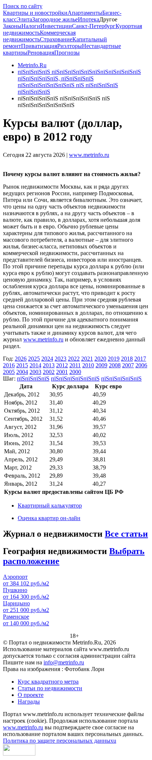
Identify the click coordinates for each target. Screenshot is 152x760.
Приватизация (39, 46)
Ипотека (88, 19)
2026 (21, 358)
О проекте (31, 695)
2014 (35, 365)
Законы (12, 26)
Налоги (30, 26)
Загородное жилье (55, 19)
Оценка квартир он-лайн (49, 518)
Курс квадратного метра (48, 681)
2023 (60, 358)
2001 (62, 372)
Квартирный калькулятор (50, 505)
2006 (141, 365)
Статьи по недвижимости (50, 688)
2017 (140, 358)
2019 (114, 358)
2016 (9, 365)
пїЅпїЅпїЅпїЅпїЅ (121, 378)
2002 (49, 372)
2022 (74, 358)
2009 (101, 365)
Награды (29, 701)
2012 (62, 365)
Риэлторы (69, 46)
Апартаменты (85, 13)
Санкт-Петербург (93, 26)
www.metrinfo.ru (89, 155)
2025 (34, 358)
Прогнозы (67, 52)
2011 (75, 365)
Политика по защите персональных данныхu (59, 740)
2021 (87, 358)
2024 (47, 358)
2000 (75, 372)
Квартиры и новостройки (35, 13)
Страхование (56, 39)
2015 (22, 365)
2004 (22, 372)
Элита (24, 19)
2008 (115, 365)
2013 (49, 365)
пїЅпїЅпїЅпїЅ (33, 378)
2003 (35, 372)
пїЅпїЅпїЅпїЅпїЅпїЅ (75, 378)
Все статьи (126, 534)
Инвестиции (56, 26)
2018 (127, 358)
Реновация (40, 52)
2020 (100, 358)
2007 (128, 365)
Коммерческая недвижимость (39, 36)
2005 (9, 372)
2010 (88, 365)
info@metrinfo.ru (64, 662)
